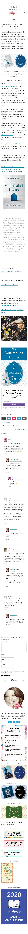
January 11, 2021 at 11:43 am (16, 617)
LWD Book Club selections (9, 285)
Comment (4, 641)
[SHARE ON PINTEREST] (14, 418)
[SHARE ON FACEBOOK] (8, 418)
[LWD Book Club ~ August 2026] (14, 780)
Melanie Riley (11, 549)
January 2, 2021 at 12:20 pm (14, 500)
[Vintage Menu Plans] (14, 820)
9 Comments (17, 28)
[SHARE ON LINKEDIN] (19, 418)
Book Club (8, 422)
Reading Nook (6, 305)
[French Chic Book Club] (14, 800)
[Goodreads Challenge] (14, 906)
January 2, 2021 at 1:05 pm (14, 551)
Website (3, 664)
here (17, 76)
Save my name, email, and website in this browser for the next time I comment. (13, 671)
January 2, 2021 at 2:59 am (13, 441)
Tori (9, 439)
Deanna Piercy (13, 459)
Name (3, 654)
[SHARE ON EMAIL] (24, 418)
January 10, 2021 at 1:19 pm (14, 598)
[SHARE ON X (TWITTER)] (3, 418)
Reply (7, 472)
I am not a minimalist (8, 86)
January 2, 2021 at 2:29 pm (16, 571)
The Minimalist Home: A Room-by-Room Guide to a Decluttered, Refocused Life (12, 169)
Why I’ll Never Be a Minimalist (11, 272)
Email (3, 659)
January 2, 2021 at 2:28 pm (16, 531)
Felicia (9, 498)
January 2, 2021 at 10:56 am (16, 461)
